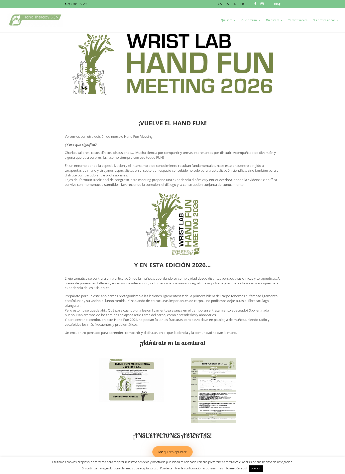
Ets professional (324, 20)
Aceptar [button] (256, 468)
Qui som (226, 20)
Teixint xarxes (297, 20)
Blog (277, 4)
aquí (244, 468)
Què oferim (249, 20)
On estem (272, 20)
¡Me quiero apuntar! (172, 452)
